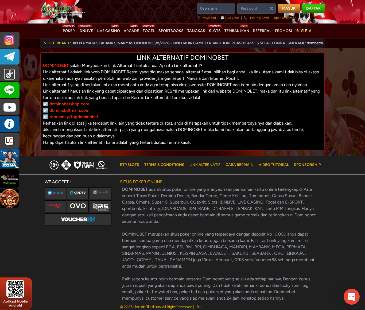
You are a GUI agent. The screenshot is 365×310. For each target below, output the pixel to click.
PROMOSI (283, 31)
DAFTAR (313, 8)
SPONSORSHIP (307, 164)
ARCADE (131, 29)
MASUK (289, 8)
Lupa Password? (284, 18)
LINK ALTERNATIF (204, 164)
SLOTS (215, 29)
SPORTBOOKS (171, 31)
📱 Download (207, 18)
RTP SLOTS (129, 164)
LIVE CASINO (108, 29)
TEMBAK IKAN (236, 29)
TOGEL (149, 29)
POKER (69, 29)
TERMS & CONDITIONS (164, 164)
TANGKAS (196, 31)
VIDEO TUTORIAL (274, 164)
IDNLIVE (86, 29)
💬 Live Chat (230, 18)
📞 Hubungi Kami (256, 18)
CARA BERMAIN (240, 164)
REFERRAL (262, 31)
